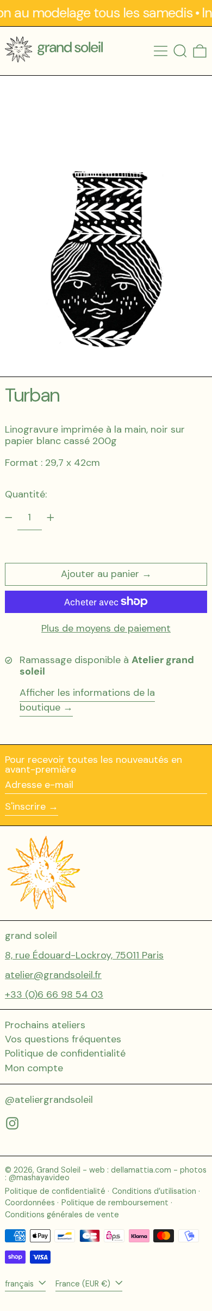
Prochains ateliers (45, 1024)
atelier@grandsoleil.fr (53, 974)
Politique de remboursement (115, 1202)
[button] (180, 51)
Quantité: (26, 494)
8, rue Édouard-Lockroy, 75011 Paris (84, 955)
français (20, 1284)
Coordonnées (30, 1202)
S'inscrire (25, 806)
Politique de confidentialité (65, 1053)
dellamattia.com (141, 1170)
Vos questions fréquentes (63, 1039)
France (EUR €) (84, 1284)
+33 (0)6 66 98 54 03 (54, 994)
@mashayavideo (39, 1177)
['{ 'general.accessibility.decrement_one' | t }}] (8, 517)
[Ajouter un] (50, 517)
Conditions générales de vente (62, 1214)
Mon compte (34, 1068)
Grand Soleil (58, 1170)
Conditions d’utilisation (154, 1191)
